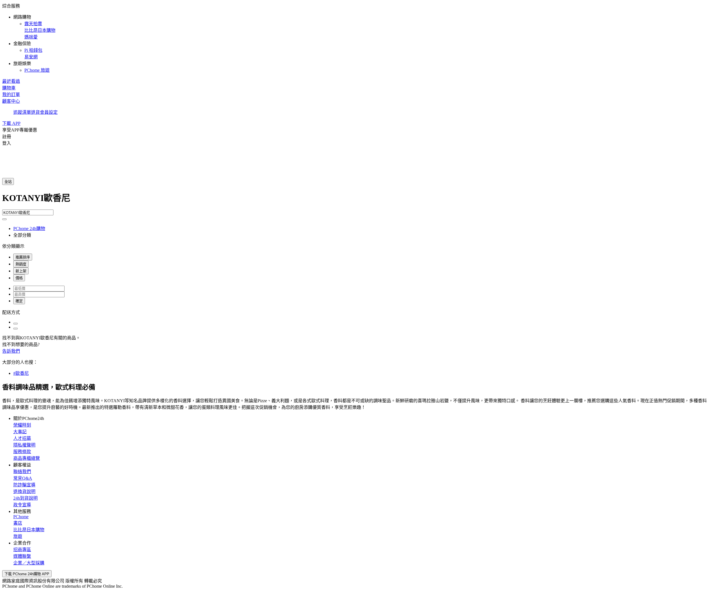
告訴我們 (11, 351)
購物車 (9, 88)
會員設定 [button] (49, 112)
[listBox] (354, 312)
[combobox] (354, 200)
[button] (354, 37)
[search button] (4, 219)
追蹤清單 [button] (22, 112)
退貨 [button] (35, 112)
